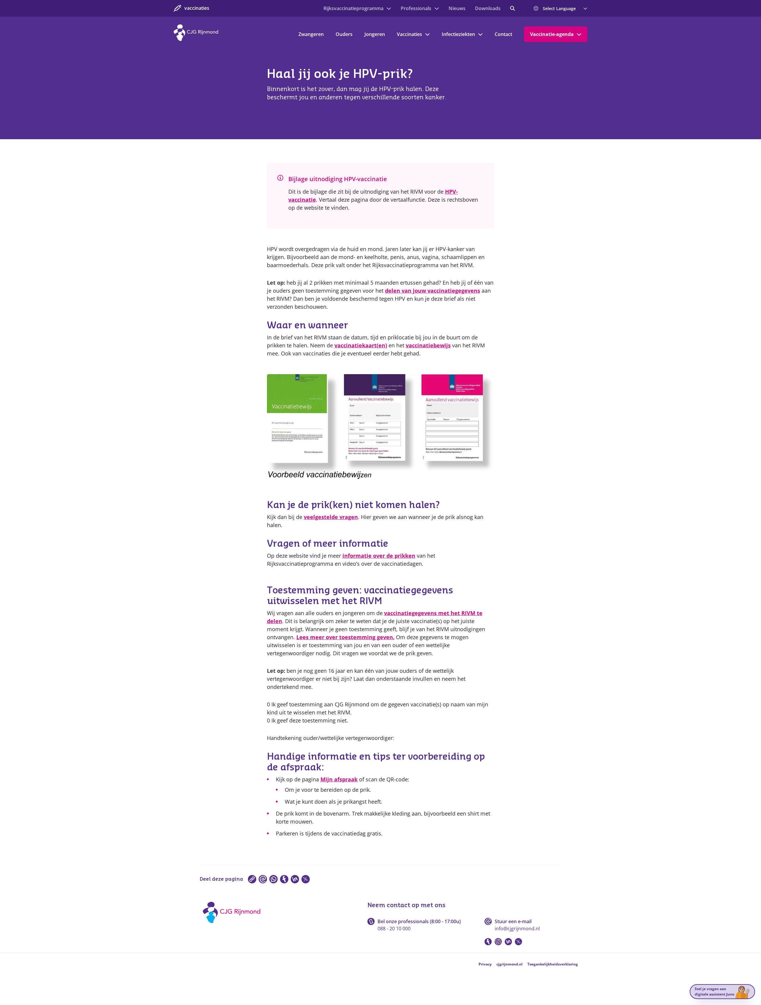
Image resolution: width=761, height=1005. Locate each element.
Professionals (416, 8)
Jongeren (374, 34)
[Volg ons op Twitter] (518, 941)
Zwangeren (311, 34)
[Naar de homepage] (233, 925)
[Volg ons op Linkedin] (508, 941)
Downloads (488, 8)
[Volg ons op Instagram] (498, 941)
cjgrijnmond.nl (509, 964)
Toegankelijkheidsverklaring (552, 964)
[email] (263, 879)
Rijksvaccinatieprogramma (353, 8)
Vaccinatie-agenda (552, 34)
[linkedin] (295, 879)
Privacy (485, 964)
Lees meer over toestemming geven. (345, 637)
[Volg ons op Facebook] (488, 941)
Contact (503, 34)
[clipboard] (252, 879)
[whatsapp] (273, 879)
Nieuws (457, 8)
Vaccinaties (409, 34)
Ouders (344, 34)
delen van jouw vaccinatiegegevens (432, 290)
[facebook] (284, 879)
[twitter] (305, 879)
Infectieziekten (458, 34)
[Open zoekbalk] (512, 8)
